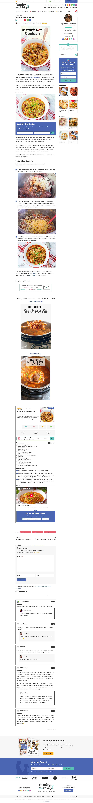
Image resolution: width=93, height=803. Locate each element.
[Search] (76, 55)
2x (51, 443)
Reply (53, 601)
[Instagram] (67, 5)
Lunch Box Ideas (43, 11)
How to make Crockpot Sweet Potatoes (63, 97)
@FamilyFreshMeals (27, 518)
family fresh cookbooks (56, 1)
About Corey (45, 791)
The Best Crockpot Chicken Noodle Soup (62, 142)
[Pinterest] (70, 5)
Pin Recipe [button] (34, 427)
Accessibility (40, 796)
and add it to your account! (68, 48)
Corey (19, 23)
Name (19, 575)
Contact (56, 4)
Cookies (44, 796)
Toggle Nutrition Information (23, 505)
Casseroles (34, 11)
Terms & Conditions (29, 796)
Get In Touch (52, 791)
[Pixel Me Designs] (75, 797)
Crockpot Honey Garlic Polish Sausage (72, 97)
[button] (25, 20)
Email (38, 575)
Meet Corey (67, 36)
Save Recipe (50, 427)
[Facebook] (65, 5)
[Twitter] (76, 5)
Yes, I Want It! (68, 790)
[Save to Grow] (30, 20)
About (46, 4)
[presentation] (63, 91)
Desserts (52, 11)
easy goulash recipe (34, 77)
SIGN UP (34, 273)
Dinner (19, 11)
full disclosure (47, 801)
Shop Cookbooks (47, 753)
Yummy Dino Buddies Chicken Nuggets (46, 538)
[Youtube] (72, 5)
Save (52, 132)
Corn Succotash (71, 110)
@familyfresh (46, 518)
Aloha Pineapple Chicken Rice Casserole (73, 128)
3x (53, 443)
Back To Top (49, 796)
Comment (20, 556)
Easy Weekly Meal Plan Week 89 (23, 538)
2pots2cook (23, 601)
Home (39, 791)
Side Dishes (59, 11)
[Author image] (16, 23)
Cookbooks (61, 4)
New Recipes (50, 4)
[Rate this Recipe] (28, 20)
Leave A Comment (37, 518)
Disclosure (36, 796)
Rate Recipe (42, 427)
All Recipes (47, 7)
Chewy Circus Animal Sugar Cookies (62, 128)
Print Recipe (26, 427)
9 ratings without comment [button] (37, 545)
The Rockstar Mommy (71, 2)
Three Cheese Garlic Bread (62, 111)
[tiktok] (74, 5)
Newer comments (51, 596)
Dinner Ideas (73, 7)
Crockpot (26, 11)
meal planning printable (25, 1)
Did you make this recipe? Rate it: (25, 552)
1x (49, 443)
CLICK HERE (32, 275)
